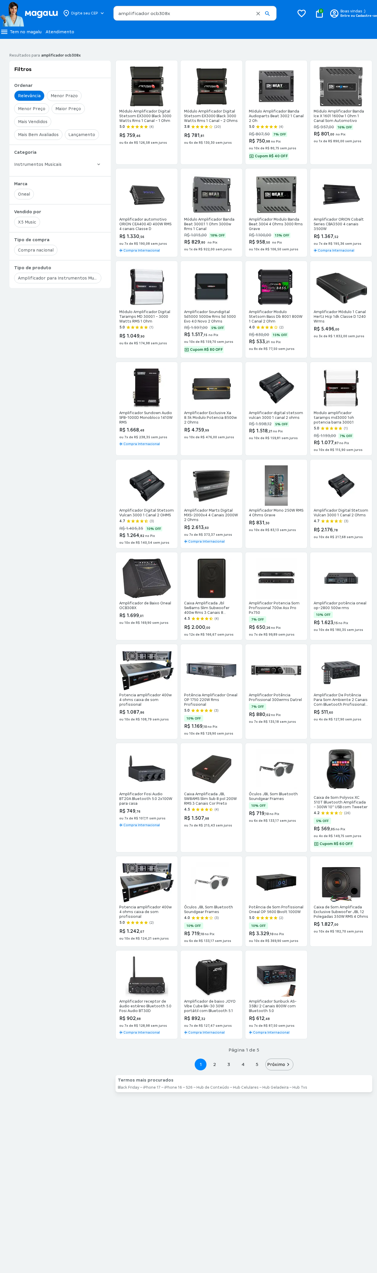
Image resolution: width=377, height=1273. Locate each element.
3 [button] (228, 1064)
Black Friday (128, 1087)
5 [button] (257, 1064)
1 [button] (200, 1064)
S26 (189, 1087)
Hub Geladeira (275, 1087)
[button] (258, 13)
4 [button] (243, 1064)
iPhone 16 (173, 1087)
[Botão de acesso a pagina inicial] (28, 13)
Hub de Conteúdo (212, 1087)
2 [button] (214, 1064)
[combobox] (195, 13)
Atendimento (60, 31)
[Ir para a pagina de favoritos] (301, 13)
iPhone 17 (152, 1087)
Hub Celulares (246, 1087)
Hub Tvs (299, 1087)
